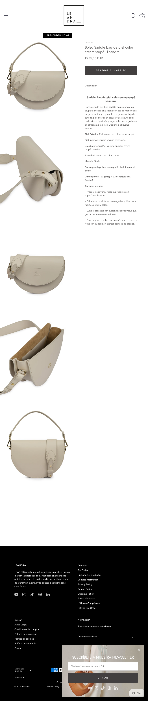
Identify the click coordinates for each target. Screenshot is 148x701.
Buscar (18, 620)
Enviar (103, 677)
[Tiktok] (103, 688)
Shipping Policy (86, 594)
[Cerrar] (139, 650)
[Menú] (6, 15)
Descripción (91, 85)
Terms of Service (86, 598)
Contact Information (88, 579)
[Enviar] (132, 637)
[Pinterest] (109, 688)
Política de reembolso (25, 643)
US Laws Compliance (89, 603)
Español (18, 677)
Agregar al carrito (111, 70)
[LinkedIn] (116, 688)
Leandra (89, 42)
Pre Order (83, 570)
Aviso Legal (20, 624)
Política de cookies (24, 638)
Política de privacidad (25, 634)
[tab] (93, 86)
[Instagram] (96, 688)
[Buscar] (133, 16)
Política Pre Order (87, 608)
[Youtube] (90, 688)
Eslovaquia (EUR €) (19, 670)
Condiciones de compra (26, 629)
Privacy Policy (85, 584)
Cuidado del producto (89, 575)
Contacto (82, 565)
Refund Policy (85, 589)
